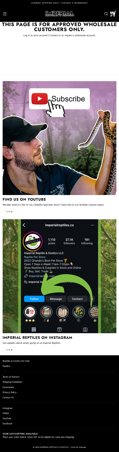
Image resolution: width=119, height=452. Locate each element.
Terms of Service (11, 377)
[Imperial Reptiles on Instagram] (59, 276)
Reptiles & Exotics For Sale (16, 361)
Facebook (7, 423)
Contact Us (8, 397)
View (9, 211)
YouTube (7, 418)
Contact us (55, 35)
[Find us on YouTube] (59, 138)
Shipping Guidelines (12, 382)
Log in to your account (35, 35)
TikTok (6, 413)
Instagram (8, 408)
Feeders (6, 366)
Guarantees (8, 387)
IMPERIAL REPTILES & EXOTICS (54, 447)
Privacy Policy (9, 392)
